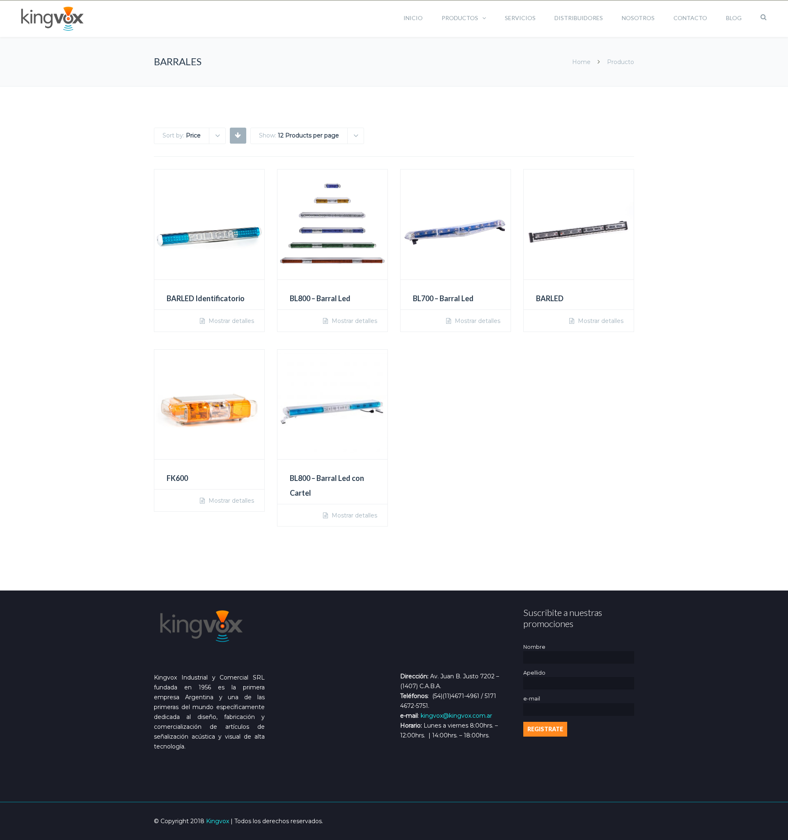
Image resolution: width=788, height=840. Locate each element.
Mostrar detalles (230, 321)
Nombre (534, 647)
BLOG (734, 17)
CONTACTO (690, 17)
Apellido (534, 673)
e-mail (531, 699)
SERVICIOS (520, 17)
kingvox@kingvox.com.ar (456, 715)
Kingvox (217, 821)
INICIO (413, 17)
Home (581, 62)
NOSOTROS (638, 17)
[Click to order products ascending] (238, 135)
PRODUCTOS (460, 17)
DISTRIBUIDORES (578, 17)
